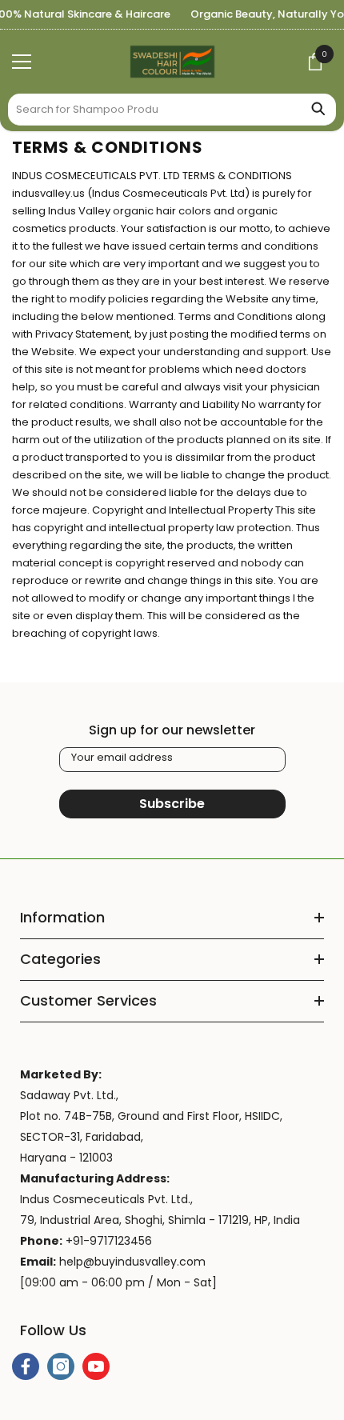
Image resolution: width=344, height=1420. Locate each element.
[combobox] (154, 109)
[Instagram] (60, 1366)
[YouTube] (96, 1366)
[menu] (21, 61)
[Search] (172, 110)
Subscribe (172, 803)
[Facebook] (25, 1366)
